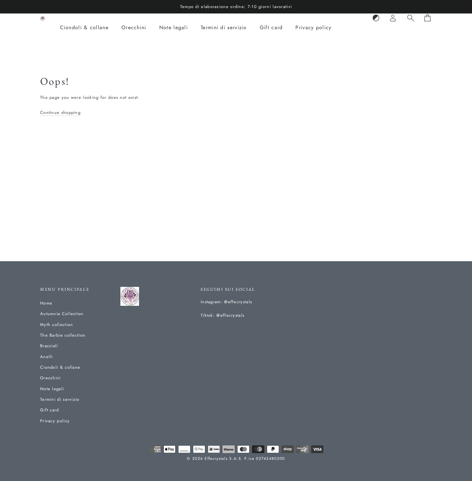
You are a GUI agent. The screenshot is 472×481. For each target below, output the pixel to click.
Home (46, 303)
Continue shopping (60, 112)
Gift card (271, 27)
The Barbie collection (62, 335)
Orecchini (133, 27)
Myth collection (56, 325)
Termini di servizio (224, 27)
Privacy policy (313, 27)
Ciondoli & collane (84, 27)
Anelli (46, 357)
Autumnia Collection (62, 314)
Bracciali (49, 346)
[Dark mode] (376, 18)
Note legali (173, 27)
